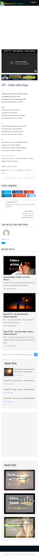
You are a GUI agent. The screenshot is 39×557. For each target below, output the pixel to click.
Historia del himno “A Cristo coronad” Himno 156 (19, 502)
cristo (20, 178)
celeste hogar (11, 178)
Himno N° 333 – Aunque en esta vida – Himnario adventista (20, 205)
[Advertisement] (19, 27)
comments (19, 170)
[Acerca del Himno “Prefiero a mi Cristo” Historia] (20, 265)
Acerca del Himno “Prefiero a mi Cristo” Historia (17, 278)
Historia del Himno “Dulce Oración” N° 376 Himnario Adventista (19, 525)
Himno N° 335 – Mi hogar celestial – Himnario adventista (27, 215)
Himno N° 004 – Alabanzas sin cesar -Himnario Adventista (19, 398)
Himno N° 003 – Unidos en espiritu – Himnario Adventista (19, 389)
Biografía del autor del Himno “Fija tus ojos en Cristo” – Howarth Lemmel (19, 478)
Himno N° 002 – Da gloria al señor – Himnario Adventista (19, 380)
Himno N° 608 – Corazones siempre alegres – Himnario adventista (19, 332)
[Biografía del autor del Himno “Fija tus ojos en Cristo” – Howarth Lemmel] (8, 372)
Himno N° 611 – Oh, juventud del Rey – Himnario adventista (17, 315)
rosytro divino (30, 178)
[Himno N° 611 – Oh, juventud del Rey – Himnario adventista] (20, 302)
